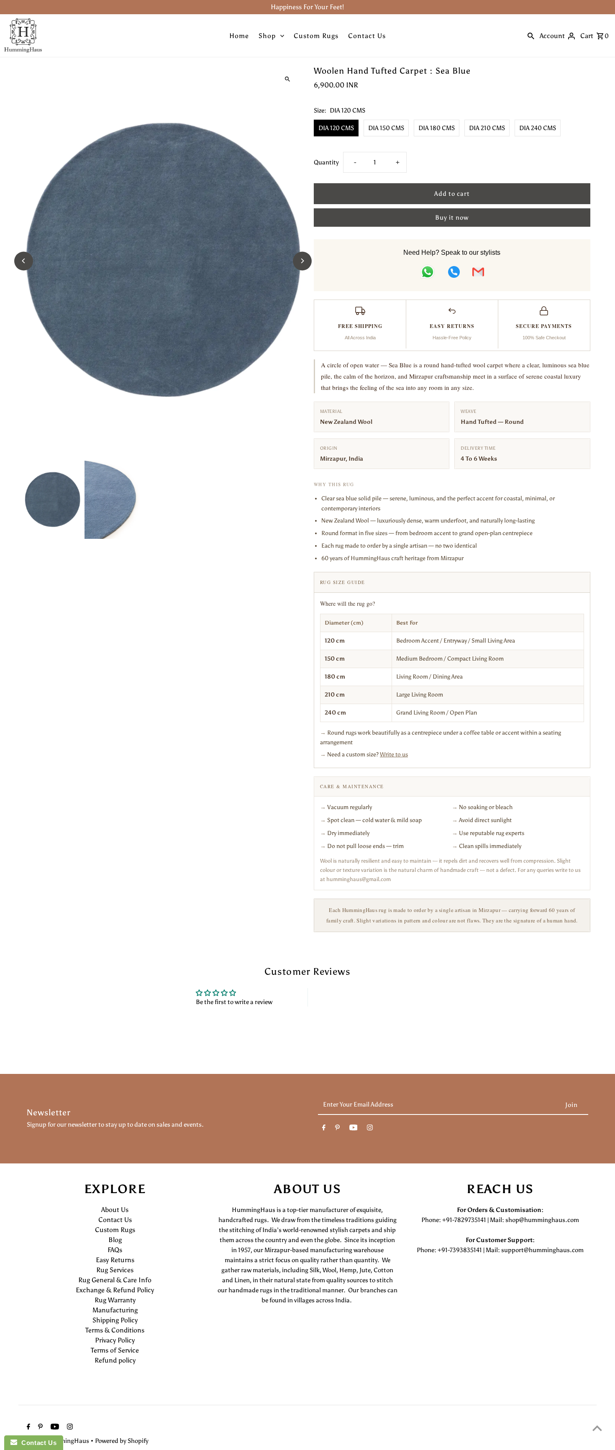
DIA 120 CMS (336, 128)
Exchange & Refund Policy (115, 1290)
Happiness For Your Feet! (307, 7)
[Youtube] (353, 1129)
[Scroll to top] (597, 1428)
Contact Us (367, 36)
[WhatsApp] (428, 273)
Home (239, 36)
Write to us (394, 754)
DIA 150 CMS (386, 128)
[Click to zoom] (287, 79)
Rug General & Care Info (114, 1280)
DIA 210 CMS (487, 128)
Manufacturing (115, 1310)
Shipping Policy (115, 1320)
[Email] (478, 273)
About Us (114, 1210)
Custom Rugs (316, 36)
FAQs (115, 1250)
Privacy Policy (115, 1340)
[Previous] (23, 260)
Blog (115, 1240)
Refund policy (115, 1360)
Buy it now (452, 217)
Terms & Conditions (114, 1330)
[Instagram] (370, 1129)
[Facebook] (323, 1129)
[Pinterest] (337, 1129)
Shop (267, 36)
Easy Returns (115, 1260)
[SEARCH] (530, 35)
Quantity (326, 162)
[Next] (302, 260)
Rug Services (114, 1270)
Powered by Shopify (122, 1441)
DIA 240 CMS (537, 128)
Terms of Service (115, 1350)
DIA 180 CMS (436, 128)
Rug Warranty (115, 1300)
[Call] (454, 273)
